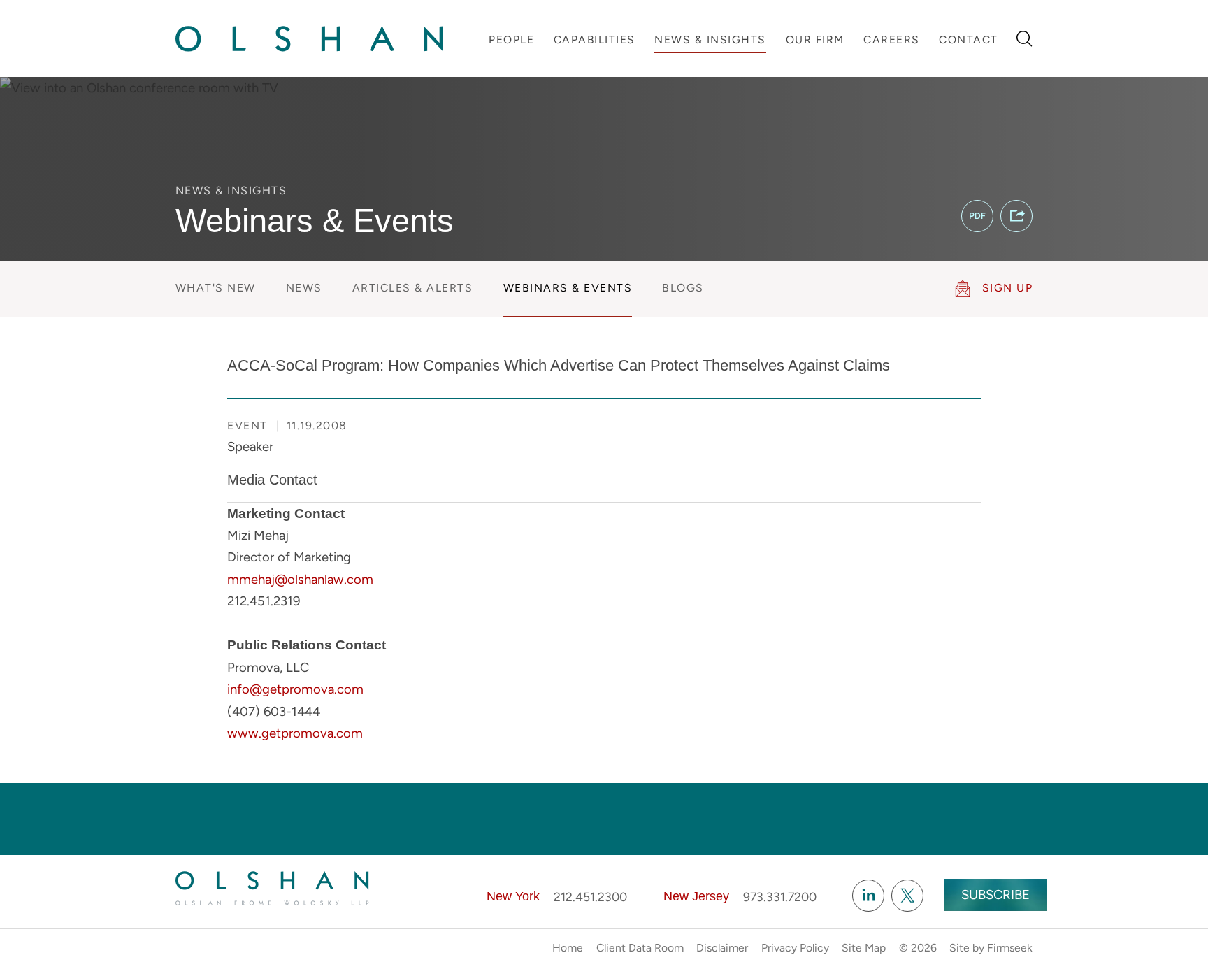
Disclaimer (722, 947)
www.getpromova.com (295, 733)
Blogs (683, 287)
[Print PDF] (977, 216)
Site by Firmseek (991, 947)
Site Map (864, 947)
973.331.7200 (780, 896)
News (304, 287)
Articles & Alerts (412, 287)
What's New (215, 287)
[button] (1016, 216)
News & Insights (710, 39)
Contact (968, 39)
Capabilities (594, 39)
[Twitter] (907, 896)
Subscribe (995, 895)
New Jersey (696, 896)
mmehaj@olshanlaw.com (300, 579)
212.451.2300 (590, 896)
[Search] (1024, 39)
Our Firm (815, 39)
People (511, 39)
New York (513, 896)
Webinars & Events (568, 287)
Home (567, 947)
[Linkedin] (868, 896)
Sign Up (1007, 287)
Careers (891, 39)
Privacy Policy (795, 947)
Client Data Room (640, 947)
